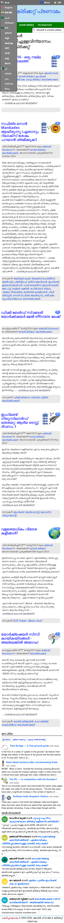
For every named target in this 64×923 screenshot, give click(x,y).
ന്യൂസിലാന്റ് (9, 515)
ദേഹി (39, 620)
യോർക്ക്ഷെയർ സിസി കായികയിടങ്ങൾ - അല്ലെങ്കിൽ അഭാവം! (34, 900)
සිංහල (7, 89)
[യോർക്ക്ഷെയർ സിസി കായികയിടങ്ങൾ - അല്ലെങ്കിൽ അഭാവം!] (54, 638)
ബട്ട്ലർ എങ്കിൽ (20, 288)
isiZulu (8, 73)
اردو (6, 68)
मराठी (7, 48)
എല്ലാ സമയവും (19, 739)
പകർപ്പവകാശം (10, 918)
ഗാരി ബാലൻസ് (32, 285)
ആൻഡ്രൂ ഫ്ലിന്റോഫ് (14, 282)
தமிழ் (7, 58)
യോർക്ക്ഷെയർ (50, 79)
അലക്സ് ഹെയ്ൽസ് (43, 278)
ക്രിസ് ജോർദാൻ (37, 282)
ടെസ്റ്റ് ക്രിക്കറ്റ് (33, 79)
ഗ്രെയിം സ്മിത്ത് (39, 397)
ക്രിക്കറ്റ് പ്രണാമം (38, 11)
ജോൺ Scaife (51, 73)
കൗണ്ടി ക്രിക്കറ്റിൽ (23, 721)
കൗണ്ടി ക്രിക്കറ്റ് (26, 76)
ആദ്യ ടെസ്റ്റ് (32, 512)
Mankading (16, 292)
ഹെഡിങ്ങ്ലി (41, 721)
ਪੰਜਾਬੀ (7, 53)
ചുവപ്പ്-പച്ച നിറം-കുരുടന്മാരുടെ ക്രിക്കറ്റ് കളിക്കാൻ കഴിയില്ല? (34, 819)
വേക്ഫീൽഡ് (9, 725)
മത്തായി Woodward (49, 328)
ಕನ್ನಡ (7, 38)
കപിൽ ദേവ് (36, 288)
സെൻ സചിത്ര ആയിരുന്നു (28, 295)
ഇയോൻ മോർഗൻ (12, 285)
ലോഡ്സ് (46, 512)
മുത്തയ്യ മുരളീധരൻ (35, 292)
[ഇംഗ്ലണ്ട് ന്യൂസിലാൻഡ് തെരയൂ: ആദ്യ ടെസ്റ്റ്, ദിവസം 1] (51, 419)
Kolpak (22, 620)
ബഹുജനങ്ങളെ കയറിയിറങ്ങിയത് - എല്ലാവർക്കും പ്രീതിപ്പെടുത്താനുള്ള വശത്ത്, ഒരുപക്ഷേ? (28, 840)
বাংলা (6, 28)
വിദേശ (31, 620)
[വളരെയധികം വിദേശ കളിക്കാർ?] (54, 533)
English (8, 7)
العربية (7, 18)
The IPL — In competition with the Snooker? (33, 779)
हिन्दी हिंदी (8, 13)
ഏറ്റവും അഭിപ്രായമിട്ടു (36, 739)
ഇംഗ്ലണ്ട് (41, 76)
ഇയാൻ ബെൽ (50, 285)
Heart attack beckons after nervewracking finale (31, 762)
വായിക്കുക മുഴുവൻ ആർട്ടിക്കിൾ (20, 103)
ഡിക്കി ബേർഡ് (22, 397)
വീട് (59, 2)
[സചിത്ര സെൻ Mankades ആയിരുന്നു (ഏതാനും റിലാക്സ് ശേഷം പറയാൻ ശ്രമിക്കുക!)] (51, 128)
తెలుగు (8, 63)
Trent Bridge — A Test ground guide (29, 745)
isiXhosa (9, 84)
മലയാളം (9, 43)
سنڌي (7, 79)
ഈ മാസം (6, 739)
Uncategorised (45, 25)
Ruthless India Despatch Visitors (30, 796)
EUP (16, 620)
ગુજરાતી (8, 33)
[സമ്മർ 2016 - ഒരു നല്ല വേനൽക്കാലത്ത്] (54, 61)
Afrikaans (9, 23)
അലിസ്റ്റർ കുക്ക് (22, 278)
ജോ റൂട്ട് (6, 288)
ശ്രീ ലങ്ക (20, 79)
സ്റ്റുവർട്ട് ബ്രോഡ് (12, 298)
